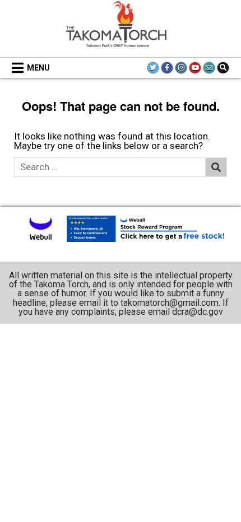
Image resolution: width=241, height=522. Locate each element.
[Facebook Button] (167, 67)
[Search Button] (223, 67)
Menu (38, 67)
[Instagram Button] (181, 67)
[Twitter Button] (153, 67)
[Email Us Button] (209, 67)
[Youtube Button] (195, 67)
